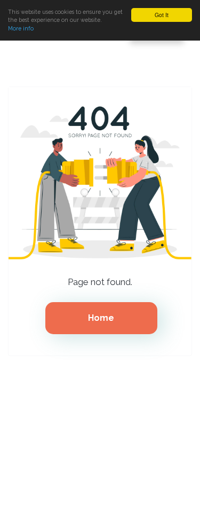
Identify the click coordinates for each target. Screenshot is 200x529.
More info (21, 28)
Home (101, 318)
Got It (162, 15)
